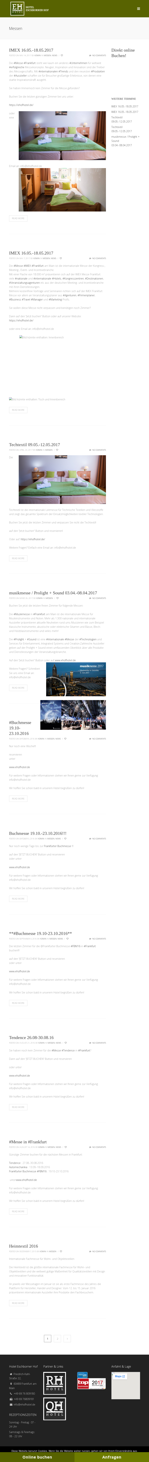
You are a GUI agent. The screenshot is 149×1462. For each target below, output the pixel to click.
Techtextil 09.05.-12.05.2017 (34, 444)
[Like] (62, 55)
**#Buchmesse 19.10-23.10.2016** (40, 933)
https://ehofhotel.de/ (21, 105)
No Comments (99, 55)
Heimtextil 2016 (23, 1246)
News (54, 55)
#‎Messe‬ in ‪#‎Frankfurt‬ (28, 1141)
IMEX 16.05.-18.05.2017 (31, 50)
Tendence (15, 1163)
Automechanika (18, 1167)
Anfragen (111, 1457)
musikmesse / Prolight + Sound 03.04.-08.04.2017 (53, 593)
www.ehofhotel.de (65, 660)
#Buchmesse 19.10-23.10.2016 (20, 728)
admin (37, 55)
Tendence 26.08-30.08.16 (31, 1037)
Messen (47, 55)
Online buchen (37, 1457)
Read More (18, 218)
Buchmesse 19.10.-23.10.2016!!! (38, 833)
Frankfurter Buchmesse (57, 846)
